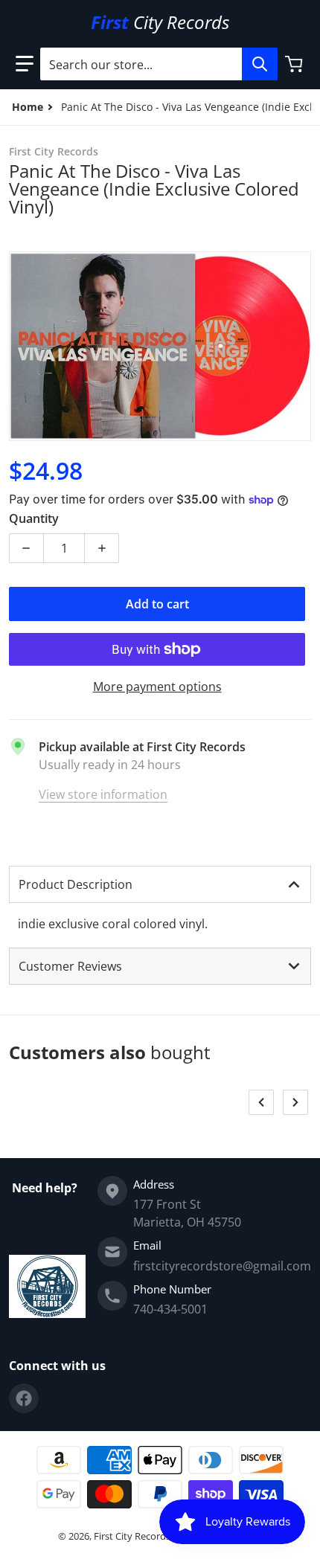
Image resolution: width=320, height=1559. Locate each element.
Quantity (34, 518)
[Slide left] (261, 1102)
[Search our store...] (260, 64)
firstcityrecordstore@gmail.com (222, 1266)
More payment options (157, 686)
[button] (24, 64)
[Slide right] (295, 1102)
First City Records (132, 1536)
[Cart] (295, 64)
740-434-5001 (170, 1309)
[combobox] (158, 64)
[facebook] (24, 1398)
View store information (103, 794)
